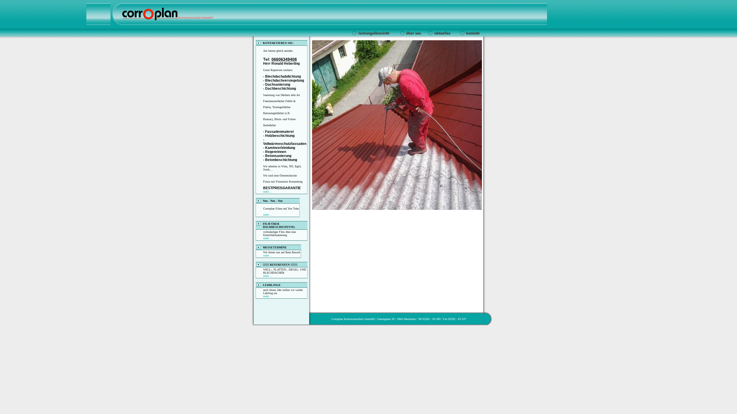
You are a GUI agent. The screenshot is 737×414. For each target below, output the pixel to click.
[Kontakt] (469, 35)
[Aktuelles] (440, 35)
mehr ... (267, 191)
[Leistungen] (372, 35)
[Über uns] (410, 35)
